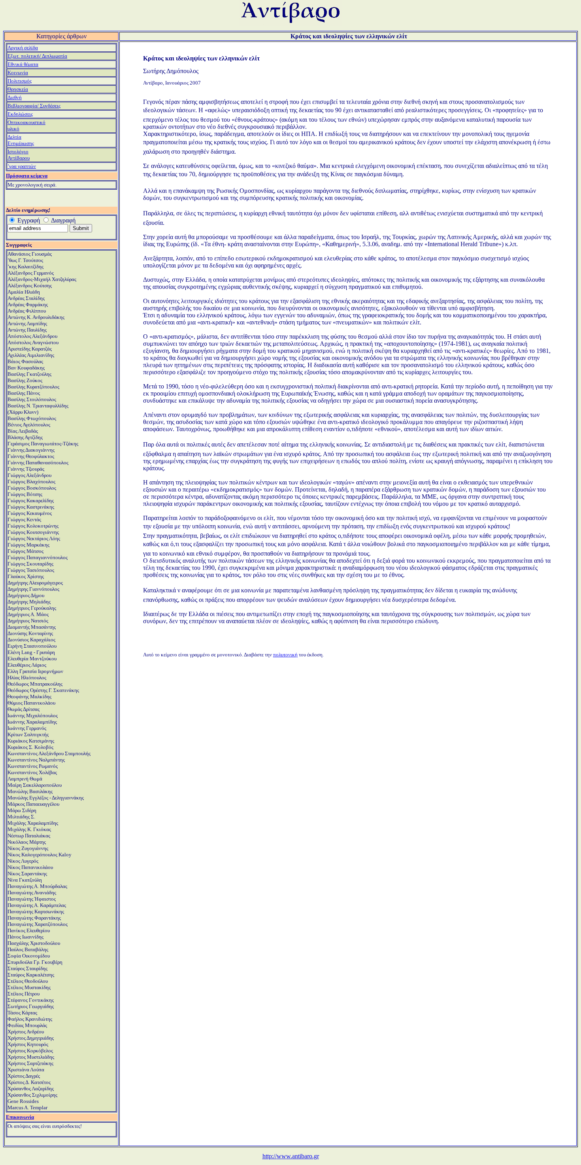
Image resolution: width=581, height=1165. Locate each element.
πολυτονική (285, 655)
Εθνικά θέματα (23, 64)
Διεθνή (15, 97)
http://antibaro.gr (290, 1156)
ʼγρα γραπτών (22, 166)
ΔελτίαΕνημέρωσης (21, 140)
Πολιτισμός (20, 81)
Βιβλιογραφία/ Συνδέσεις (34, 106)
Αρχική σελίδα (23, 48)
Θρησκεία (18, 89)
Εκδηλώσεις (20, 114)
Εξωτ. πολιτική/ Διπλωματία (37, 56)
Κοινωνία (18, 72)
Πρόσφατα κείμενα (26, 176)
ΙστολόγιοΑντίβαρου (19, 155)
